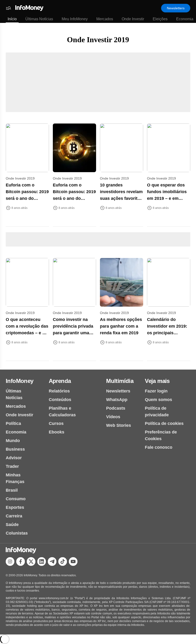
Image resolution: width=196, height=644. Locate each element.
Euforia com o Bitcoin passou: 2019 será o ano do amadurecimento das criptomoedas (27, 198)
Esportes (15, 507)
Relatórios (59, 391)
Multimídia (119, 381)
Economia (184, 19)
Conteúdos (60, 399)
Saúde (12, 524)
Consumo (16, 498)
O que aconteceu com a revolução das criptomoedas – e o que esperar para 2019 (27, 333)
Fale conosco (158, 447)
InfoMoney (19, 381)
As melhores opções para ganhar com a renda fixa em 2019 (121, 326)
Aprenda (60, 381)
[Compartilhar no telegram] (52, 561)
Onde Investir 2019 (98, 39)
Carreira (14, 516)
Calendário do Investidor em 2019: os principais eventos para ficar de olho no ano (168, 333)
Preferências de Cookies (161, 435)
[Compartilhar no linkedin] (41, 561)
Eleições (160, 19)
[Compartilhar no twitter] (31, 561)
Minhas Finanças (15, 478)
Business (15, 449)
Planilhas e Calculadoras (62, 411)
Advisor (14, 457)
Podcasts (115, 408)
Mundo (13, 440)
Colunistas (17, 533)
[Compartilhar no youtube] (73, 561)
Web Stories (118, 425)
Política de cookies (164, 423)
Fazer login (156, 391)
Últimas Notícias (39, 19)
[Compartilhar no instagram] (10, 561)
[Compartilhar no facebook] (20, 561)
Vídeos (113, 416)
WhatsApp (116, 399)
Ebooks (56, 432)
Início (12, 19)
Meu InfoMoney (75, 19)
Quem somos (158, 399)
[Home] (29, 8)
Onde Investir (133, 19)
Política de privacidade (157, 411)
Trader (12, 466)
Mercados (104, 19)
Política (13, 423)
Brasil (12, 490)
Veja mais (157, 381)
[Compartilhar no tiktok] (62, 561)
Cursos (56, 423)
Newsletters (176, 8)
